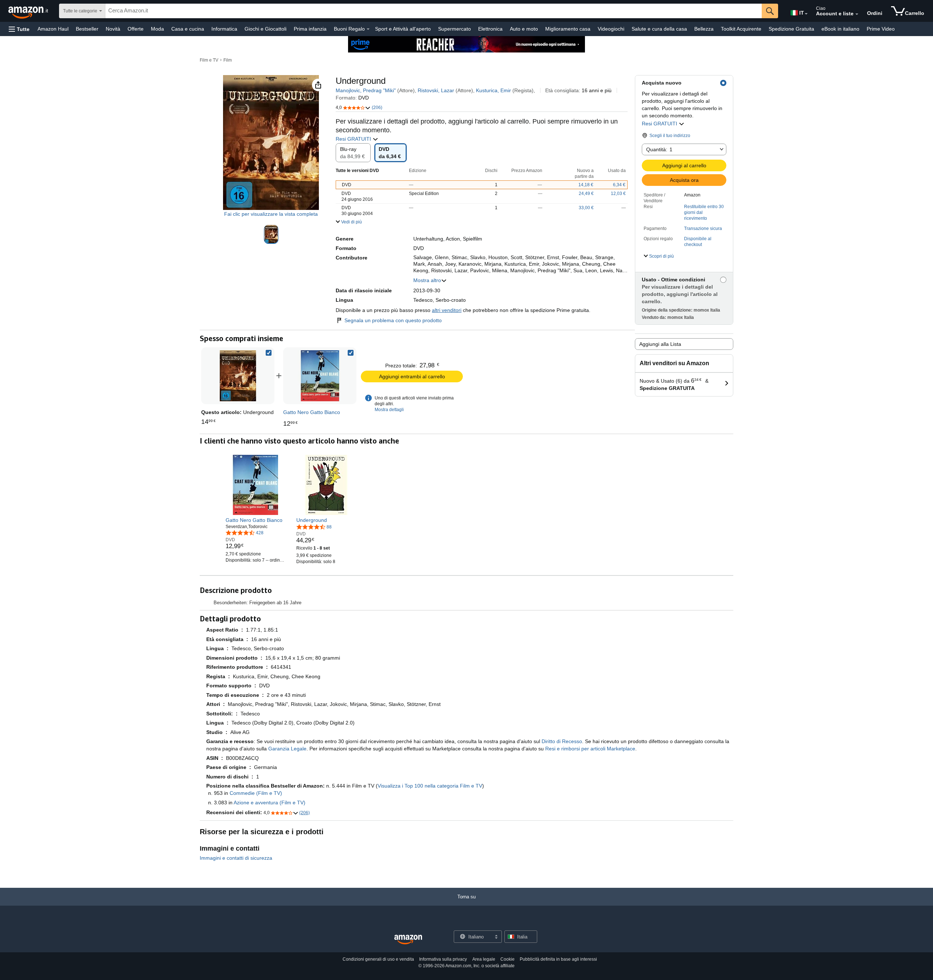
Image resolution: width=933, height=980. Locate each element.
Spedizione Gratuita (791, 29)
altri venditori (446, 310)
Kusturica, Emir (493, 90)
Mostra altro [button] (427, 280)
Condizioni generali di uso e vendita (378, 959)
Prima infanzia (310, 29)
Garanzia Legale (287, 748)
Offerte (136, 29)
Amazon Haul (53, 29)
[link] (320, 375)
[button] (19, 29)
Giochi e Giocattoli (265, 29)
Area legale (483, 959)
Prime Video (881, 29)
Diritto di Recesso (562, 741)
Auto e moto (524, 29)
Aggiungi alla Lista (660, 344)
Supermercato (454, 29)
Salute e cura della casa (659, 29)
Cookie (507, 959)
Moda (157, 29)
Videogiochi (611, 29)
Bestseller (87, 29)
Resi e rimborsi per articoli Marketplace (590, 748)
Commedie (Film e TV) (256, 793)
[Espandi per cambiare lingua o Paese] (806, 14)
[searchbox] (433, 11)
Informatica (224, 29)
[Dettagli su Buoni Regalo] (368, 29)
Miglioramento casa (567, 29)
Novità (113, 29)
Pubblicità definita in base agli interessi (558, 959)
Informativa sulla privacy (443, 959)
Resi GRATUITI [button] (660, 123)
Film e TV (209, 60)
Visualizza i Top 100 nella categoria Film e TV (430, 786)
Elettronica (490, 29)
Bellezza (704, 29)
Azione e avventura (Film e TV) (269, 802)
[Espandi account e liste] (856, 14)
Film (227, 60)
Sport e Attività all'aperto (403, 29)
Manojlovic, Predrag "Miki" (366, 90)
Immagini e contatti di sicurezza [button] (236, 858)
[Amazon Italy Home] (408, 939)
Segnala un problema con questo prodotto (393, 320)
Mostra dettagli (389, 409)
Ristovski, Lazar (436, 90)
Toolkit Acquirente (741, 29)
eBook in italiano (840, 29)
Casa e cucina (187, 29)
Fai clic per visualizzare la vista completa (271, 213)
